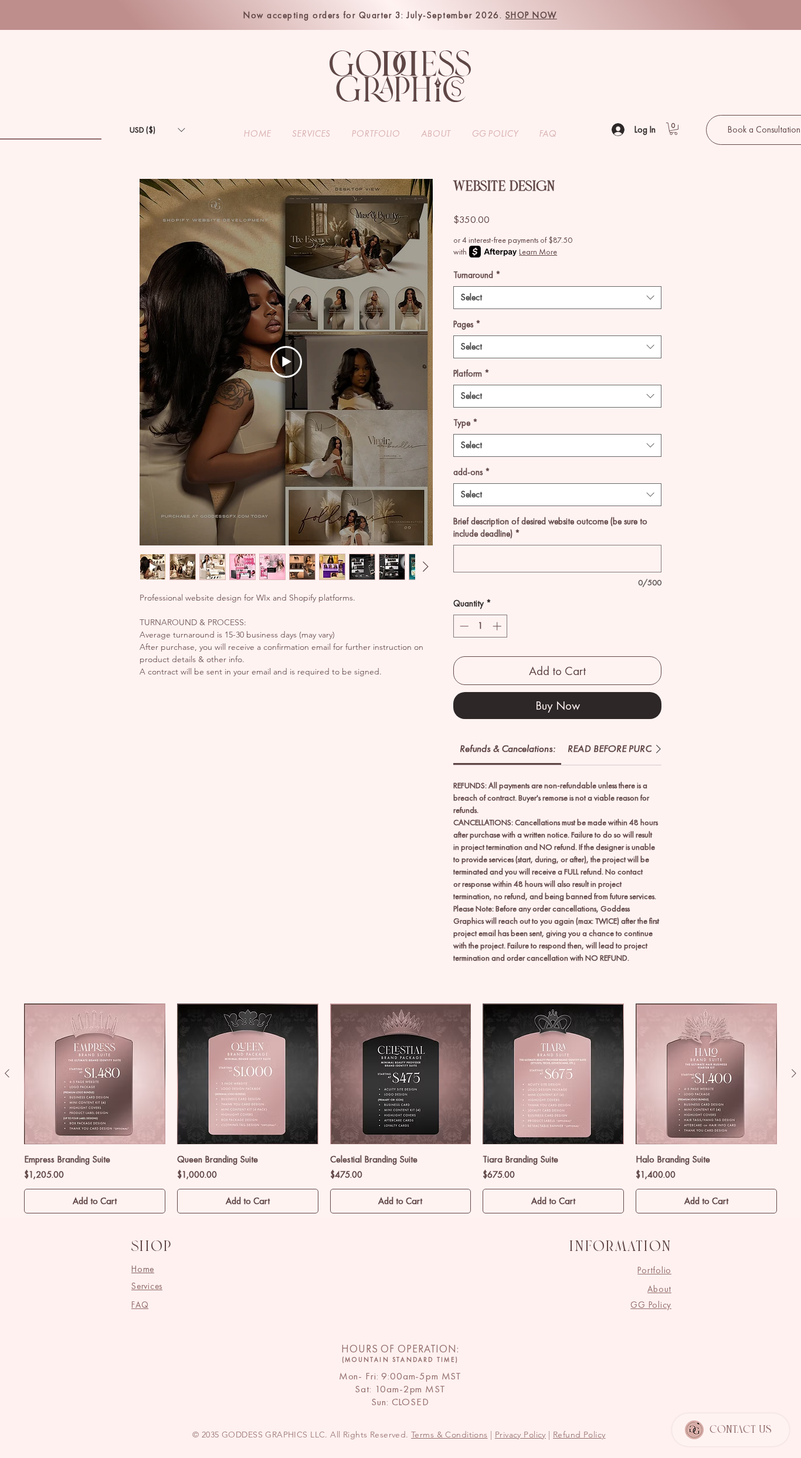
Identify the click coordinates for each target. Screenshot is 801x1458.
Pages (467, 324)
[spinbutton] (480, 626)
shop (151, 1247)
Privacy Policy (520, 1434)
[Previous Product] (7, 1073)
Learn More (538, 251)
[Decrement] (463, 626)
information (620, 1247)
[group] (400, 1109)
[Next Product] (794, 1073)
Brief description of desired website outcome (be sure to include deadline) (550, 528)
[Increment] (498, 626)
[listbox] (157, 130)
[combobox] (557, 297)
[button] (157, 130)
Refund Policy (579, 1434)
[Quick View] (94, 1074)
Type (465, 423)
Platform (471, 373)
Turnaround (477, 275)
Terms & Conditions (449, 1434)
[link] (507, 748)
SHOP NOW (531, 15)
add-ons (471, 472)
